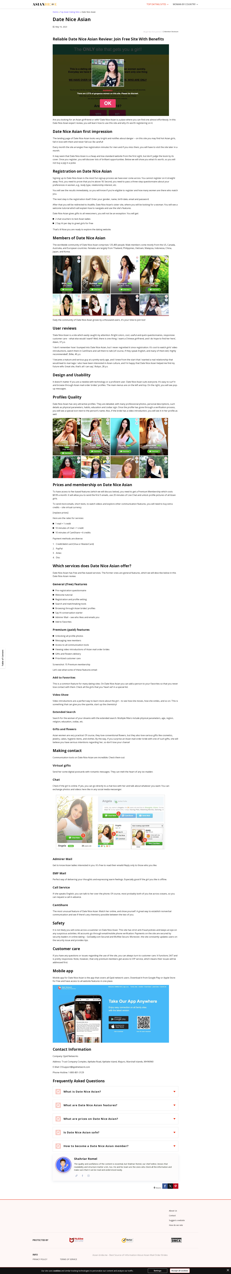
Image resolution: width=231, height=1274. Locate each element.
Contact (172, 1215)
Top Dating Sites (156, 4)
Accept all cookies (179, 1271)
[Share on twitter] (170, 1186)
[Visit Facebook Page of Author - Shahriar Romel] (82, 1175)
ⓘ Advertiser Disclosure (170, 31)
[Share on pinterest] (175, 1186)
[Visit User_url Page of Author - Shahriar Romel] (76, 1175)
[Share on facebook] (165, 1186)
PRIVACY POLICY (40, 1259)
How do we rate (176, 1225)
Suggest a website (177, 1220)
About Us (173, 1210)
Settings (157, 1271)
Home (55, 12)
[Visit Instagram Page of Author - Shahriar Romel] (88, 1175)
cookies (57, 1270)
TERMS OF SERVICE (68, 1259)
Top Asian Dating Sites (70, 12)
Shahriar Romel (85, 1158)
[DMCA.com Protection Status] (176, 1240)
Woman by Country (184, 4)
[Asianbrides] (45, 4)
